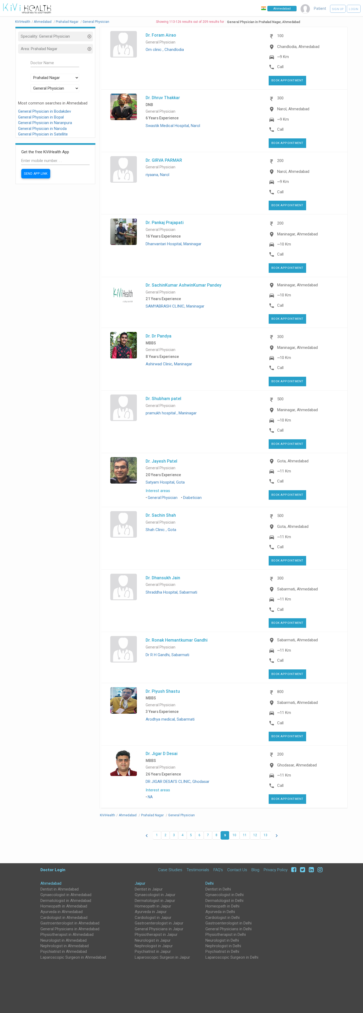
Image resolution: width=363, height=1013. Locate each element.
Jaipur (140, 883)
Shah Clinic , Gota (161, 529)
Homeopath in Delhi (222, 906)
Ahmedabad (50, 883)
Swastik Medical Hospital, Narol (173, 125)
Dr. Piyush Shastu (163, 691)
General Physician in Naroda (42, 128)
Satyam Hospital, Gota (165, 482)
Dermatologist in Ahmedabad (65, 900)
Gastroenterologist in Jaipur (159, 923)
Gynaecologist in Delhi (224, 894)
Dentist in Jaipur (149, 889)
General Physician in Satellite (43, 134)
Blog (255, 869)
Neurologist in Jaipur (153, 940)
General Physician (160, 42)
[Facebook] (293, 869)
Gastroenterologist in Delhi (228, 923)
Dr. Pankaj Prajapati (165, 222)
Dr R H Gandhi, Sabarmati (167, 654)
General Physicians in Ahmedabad (69, 929)
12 (255, 835)
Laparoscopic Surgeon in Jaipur (162, 957)
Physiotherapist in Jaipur (156, 934)
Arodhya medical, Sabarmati (170, 719)
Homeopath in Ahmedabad (63, 906)
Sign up (338, 9)
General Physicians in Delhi (228, 929)
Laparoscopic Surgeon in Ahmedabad (73, 957)
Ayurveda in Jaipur (151, 911)
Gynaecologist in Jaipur (155, 894)
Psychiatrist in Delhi (222, 951)
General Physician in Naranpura (45, 122)
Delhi (209, 883)
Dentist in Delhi (218, 889)
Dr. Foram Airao (161, 35)
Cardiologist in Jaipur (153, 917)
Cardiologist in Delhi (222, 917)
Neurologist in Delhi (222, 940)
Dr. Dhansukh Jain (163, 577)
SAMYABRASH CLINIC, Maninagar (175, 306)
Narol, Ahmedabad (293, 109)
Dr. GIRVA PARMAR (164, 160)
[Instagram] (319, 869)
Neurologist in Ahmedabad (63, 940)
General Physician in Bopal (41, 117)
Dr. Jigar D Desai (162, 753)
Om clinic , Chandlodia (165, 49)
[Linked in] (310, 869)
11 (245, 835)
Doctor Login (52, 869)
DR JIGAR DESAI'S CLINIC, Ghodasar (177, 781)
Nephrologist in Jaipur (154, 946)
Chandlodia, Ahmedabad (298, 46)
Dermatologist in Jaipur (155, 900)
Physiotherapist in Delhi (225, 934)
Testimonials (198, 869)
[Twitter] (301, 869)
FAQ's (218, 869)
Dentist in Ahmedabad (59, 889)
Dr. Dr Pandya (158, 336)
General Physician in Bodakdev (44, 111)
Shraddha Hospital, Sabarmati (171, 592)
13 (265, 835)
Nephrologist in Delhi (223, 946)
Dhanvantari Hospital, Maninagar (173, 244)
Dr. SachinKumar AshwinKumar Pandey (183, 285)
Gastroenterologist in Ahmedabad (69, 923)
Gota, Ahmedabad (293, 461)
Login (353, 9)
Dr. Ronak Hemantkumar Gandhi (177, 640)
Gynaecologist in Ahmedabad (65, 894)
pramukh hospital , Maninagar (171, 413)
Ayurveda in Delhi (220, 911)
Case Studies (170, 869)
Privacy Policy (276, 869)
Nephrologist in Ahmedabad (64, 946)
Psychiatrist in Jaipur (153, 951)
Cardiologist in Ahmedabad (63, 917)
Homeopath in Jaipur (153, 906)
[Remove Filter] (89, 37)
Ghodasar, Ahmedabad (297, 765)
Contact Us (237, 869)
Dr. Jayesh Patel (161, 461)
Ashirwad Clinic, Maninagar (169, 364)
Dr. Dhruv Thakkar (163, 97)
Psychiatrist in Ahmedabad (63, 951)
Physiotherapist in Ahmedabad (67, 934)
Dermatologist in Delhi (224, 900)
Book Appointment (287, 80)
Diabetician (192, 497)
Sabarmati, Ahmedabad (297, 589)
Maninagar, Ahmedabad (297, 234)
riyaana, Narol (157, 174)
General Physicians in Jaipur (159, 929)
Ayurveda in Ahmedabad (61, 911)
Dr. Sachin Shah (161, 515)
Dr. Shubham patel (163, 398)
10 (234, 835)
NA (150, 797)
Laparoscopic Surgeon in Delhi (231, 957)
